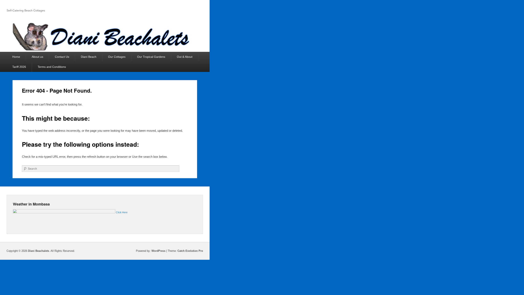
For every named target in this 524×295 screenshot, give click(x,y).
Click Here (122, 212)
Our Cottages (116, 56)
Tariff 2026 (19, 66)
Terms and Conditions (52, 66)
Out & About (184, 56)
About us (37, 56)
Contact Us (62, 56)
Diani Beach (88, 56)
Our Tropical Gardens (151, 56)
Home (16, 56)
